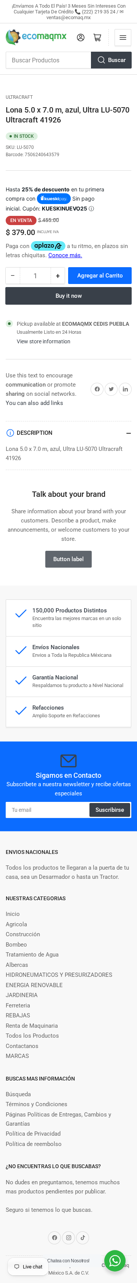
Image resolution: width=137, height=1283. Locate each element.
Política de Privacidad (33, 1133)
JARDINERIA (22, 995)
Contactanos (22, 1046)
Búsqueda (18, 1094)
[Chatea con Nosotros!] (115, 1261)
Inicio (13, 914)
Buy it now (69, 295)
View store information (43, 341)
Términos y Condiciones (36, 1104)
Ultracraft (19, 97)
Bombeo (16, 944)
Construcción (23, 934)
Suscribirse (110, 809)
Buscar (117, 60)
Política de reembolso (34, 1144)
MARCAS (17, 1056)
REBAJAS (18, 1015)
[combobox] (68, 60)
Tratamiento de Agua (32, 954)
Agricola (16, 924)
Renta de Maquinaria (32, 1025)
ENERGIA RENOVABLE (34, 985)
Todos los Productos (32, 1035)
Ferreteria (18, 1005)
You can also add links (34, 403)
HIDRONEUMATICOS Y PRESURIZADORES (59, 974)
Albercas (17, 964)
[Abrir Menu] (123, 37)
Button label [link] (68, 559)
